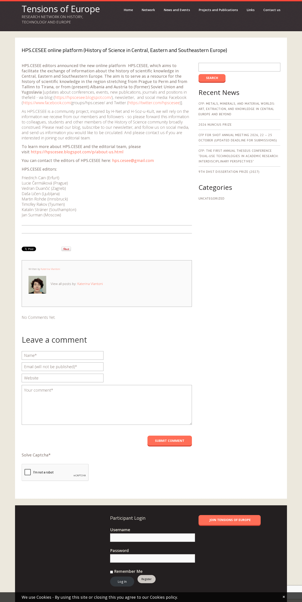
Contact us (271, 10)
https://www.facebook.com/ (47, 102)
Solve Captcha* (36, 455)
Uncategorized (212, 198)
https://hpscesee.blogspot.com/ (83, 97)
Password (119, 550)
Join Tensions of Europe (230, 520)
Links (250, 10)
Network (148, 10)
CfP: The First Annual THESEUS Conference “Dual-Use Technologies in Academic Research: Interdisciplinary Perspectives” (238, 156)
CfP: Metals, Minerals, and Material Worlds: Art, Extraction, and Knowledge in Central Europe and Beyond (237, 109)
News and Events (177, 10)
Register (146, 579)
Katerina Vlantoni (50, 269)
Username (120, 529)
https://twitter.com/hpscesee (154, 102)
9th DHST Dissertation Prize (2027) (229, 172)
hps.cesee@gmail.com (133, 160)
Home (128, 10)
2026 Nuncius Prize (215, 125)
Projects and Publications (218, 10)
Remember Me (128, 571)
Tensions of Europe (61, 9)
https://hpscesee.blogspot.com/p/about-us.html (77, 151)
